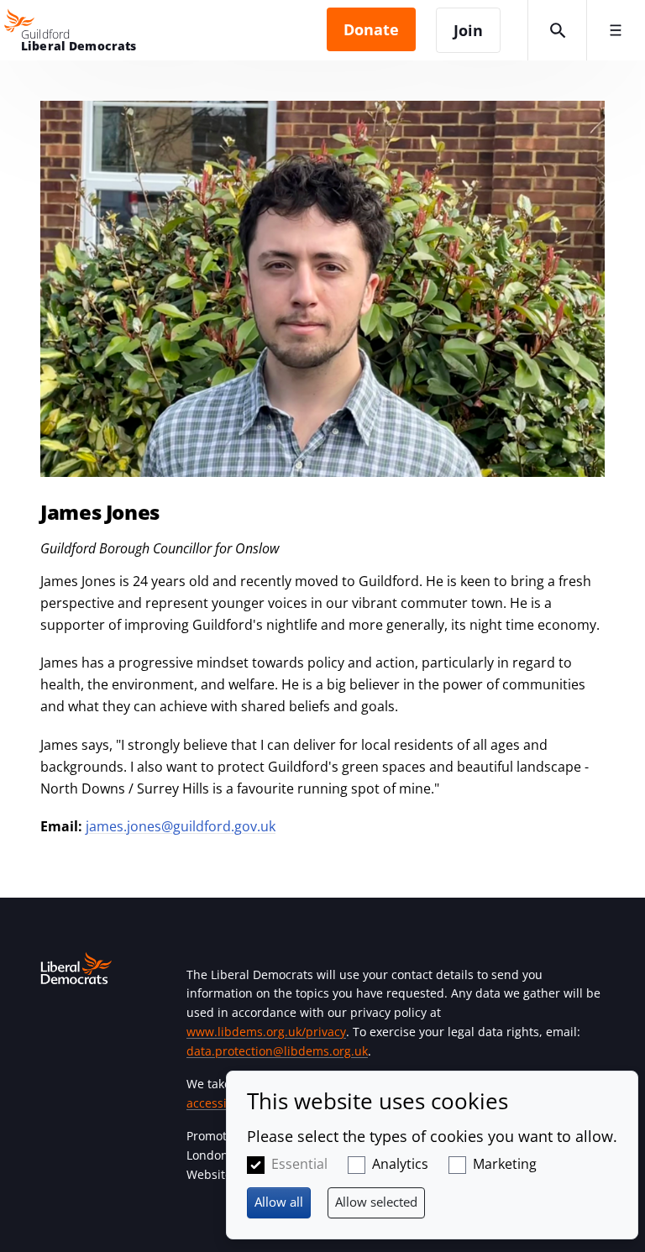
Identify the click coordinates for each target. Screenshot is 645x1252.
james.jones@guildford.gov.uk (180, 826)
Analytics (400, 1164)
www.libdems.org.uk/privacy (266, 1032)
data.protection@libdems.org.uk (277, 1051)
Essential (299, 1164)
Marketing (505, 1164)
